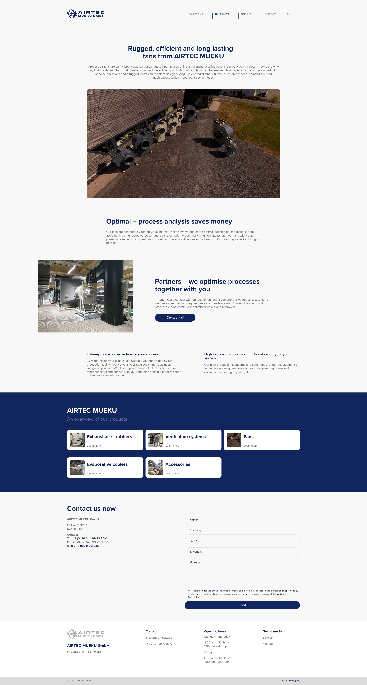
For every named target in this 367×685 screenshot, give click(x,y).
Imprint (284, 681)
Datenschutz (194, 597)
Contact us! (175, 318)
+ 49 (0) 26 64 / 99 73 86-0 (88, 538)
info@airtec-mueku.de (84, 546)
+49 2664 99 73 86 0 (159, 644)
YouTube (268, 644)
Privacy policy (294, 681)
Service (246, 14)
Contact (269, 14)
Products (222, 14)
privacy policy (219, 590)
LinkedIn (268, 637)
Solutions (195, 14)
